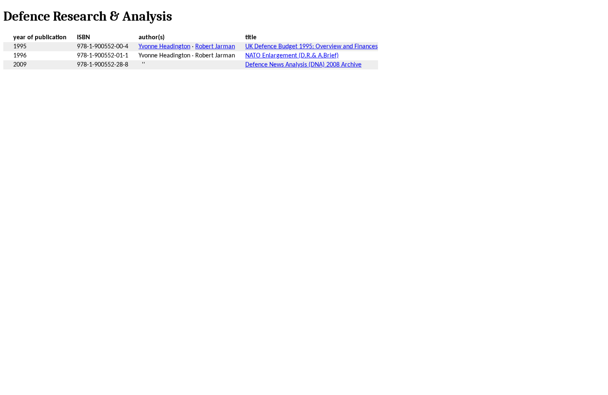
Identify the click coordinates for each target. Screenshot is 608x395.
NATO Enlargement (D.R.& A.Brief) (292, 55)
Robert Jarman (215, 46)
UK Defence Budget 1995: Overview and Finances (311, 46)
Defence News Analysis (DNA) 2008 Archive (303, 65)
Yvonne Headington (164, 46)
